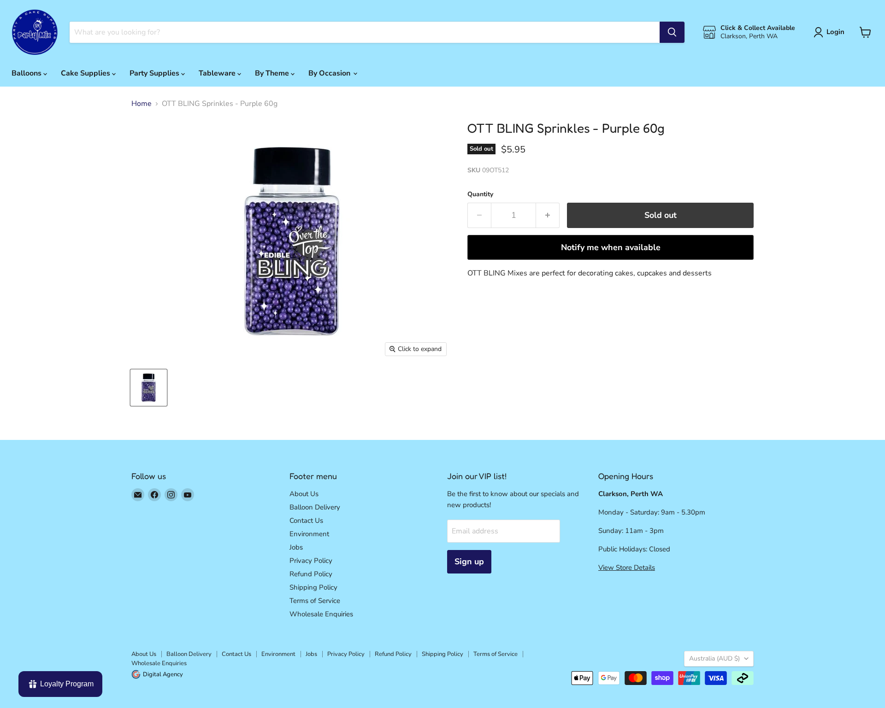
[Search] (672, 32)
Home (141, 103)
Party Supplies (155, 73)
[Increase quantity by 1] (548, 215)
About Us (304, 493)
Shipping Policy (313, 587)
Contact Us (306, 520)
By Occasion (330, 73)
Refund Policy (310, 574)
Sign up (469, 561)
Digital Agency (163, 674)
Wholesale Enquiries (321, 614)
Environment (309, 533)
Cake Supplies (86, 73)
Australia (714, 658)
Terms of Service (314, 600)
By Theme (273, 73)
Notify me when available (611, 247)
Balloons (27, 73)
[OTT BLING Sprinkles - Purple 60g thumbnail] (148, 387)
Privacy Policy (310, 560)
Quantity (480, 194)
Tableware (218, 73)
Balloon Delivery (314, 507)
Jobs (296, 547)
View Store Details (626, 567)
